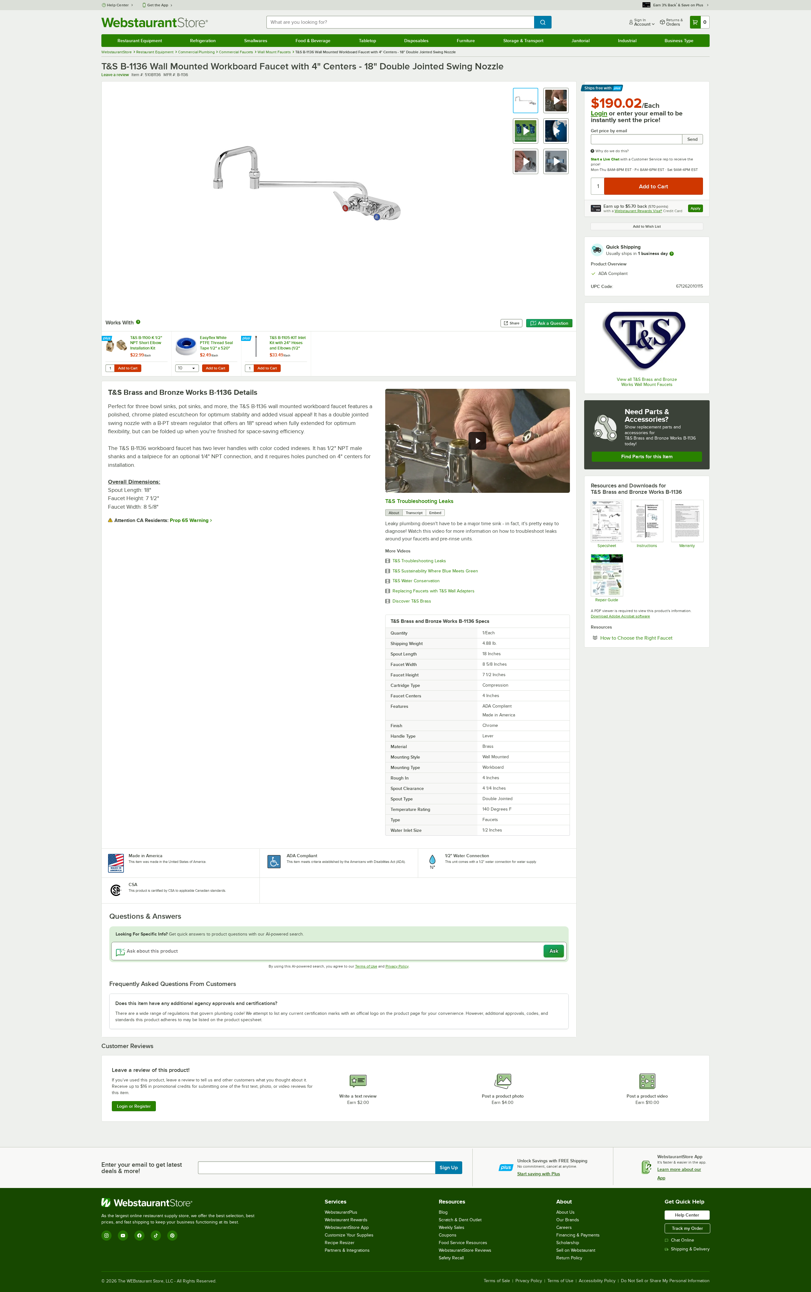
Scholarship (567, 1242)
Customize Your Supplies (349, 1235)
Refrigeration (203, 40)
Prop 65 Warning (189, 520)
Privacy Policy (397, 966)
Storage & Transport (523, 40)
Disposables (416, 40)
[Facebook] (139, 1235)
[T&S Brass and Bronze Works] (647, 340)
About (394, 513)
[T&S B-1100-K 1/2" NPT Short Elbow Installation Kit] (136, 353)
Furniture (466, 40)
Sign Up (449, 1168)
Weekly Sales (451, 1227)
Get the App (157, 5)
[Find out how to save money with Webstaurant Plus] (107, 339)
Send (692, 139)
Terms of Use (366, 966)
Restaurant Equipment (140, 40)
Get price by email (609, 130)
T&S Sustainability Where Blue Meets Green (435, 571)
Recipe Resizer (339, 1242)
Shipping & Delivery (690, 1249)
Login (599, 113)
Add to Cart (127, 368)
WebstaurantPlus (341, 1212)
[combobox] (400, 22)
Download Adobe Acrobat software (620, 616)
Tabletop (367, 40)
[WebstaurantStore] (180, 1202)
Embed (435, 513)
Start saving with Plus (538, 1173)
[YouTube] (123, 1235)
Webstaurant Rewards (346, 1219)
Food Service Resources (463, 1242)
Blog (443, 1212)
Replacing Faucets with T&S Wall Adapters (434, 591)
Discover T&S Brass (412, 601)
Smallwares (255, 40)
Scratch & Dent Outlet (460, 1219)
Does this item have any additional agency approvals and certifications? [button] (196, 1003)
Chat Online (682, 1240)
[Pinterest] (172, 1235)
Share (515, 323)
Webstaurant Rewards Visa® (638, 211)
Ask (554, 951)
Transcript (414, 513)
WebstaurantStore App (347, 1227)
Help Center (118, 5)
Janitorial (581, 40)
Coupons (448, 1235)
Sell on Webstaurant (575, 1250)
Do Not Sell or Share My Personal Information (665, 1281)
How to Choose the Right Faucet (651, 638)
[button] (525, 100)
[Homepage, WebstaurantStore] (154, 22)
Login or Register (134, 1106)
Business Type (679, 40)
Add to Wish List (647, 226)
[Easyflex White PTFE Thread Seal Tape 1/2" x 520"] (206, 353)
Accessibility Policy (597, 1281)
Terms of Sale (497, 1281)
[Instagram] (106, 1235)
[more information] (671, 254)
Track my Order (687, 1228)
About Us (565, 1212)
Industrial (627, 40)
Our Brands (567, 1219)
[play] (477, 441)
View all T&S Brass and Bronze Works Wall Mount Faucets (647, 382)
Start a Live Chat (605, 159)
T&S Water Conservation (416, 581)
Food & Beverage (313, 40)
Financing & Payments (578, 1235)
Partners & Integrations (347, 1250)
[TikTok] (156, 1235)
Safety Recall (451, 1258)
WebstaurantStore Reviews (465, 1250)
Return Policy (569, 1258)
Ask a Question (553, 323)
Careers (564, 1227)
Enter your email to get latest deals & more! (141, 1167)
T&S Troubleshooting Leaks (419, 501)
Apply (697, 209)
